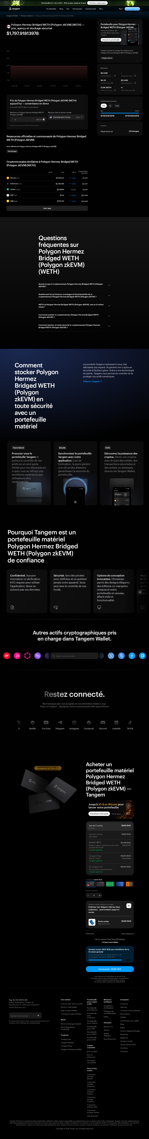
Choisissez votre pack (99, 814)
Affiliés (123, 1017)
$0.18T (85, 189)
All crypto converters (91, 1061)
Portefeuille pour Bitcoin (92, 1009)
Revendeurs (125, 1014)
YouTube (46, 728)
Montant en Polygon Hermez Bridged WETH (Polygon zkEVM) (26, 113)
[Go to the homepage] (14, 9)
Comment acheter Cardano (91, 1099)
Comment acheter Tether (93, 1111)
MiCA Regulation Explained (68, 1028)
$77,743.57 (60, 178)
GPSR (106, 1017)
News (122, 1027)
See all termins (110, 1039)
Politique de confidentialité (30, 1023)
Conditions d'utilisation (109, 1007)
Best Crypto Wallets (69, 1010)
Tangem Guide (126, 1041)
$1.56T (85, 177)
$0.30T (85, 183)
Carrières (124, 1048)
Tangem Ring (66, 1046)
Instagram (74, 728)
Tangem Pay (66, 1039)
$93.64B (84, 201)
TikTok (130, 728)
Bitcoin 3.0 (108, 1026)
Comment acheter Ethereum (91, 1084)
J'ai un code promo (127, 933)
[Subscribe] (38, 1015)
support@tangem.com (17, 1007)
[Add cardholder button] (128, 905)
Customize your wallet (129, 1020)
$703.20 (60, 201)
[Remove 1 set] (88, 895)
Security (123, 1007)
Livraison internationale (130, 1010)
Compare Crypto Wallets (71, 1014)
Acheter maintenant (97, 3)
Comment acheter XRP (92, 1106)
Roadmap (124, 1034)
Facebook (89, 728)
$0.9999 (60, 189)
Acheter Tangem (132, 9)
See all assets (92, 1116)
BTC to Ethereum (91, 1056)
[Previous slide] (9, 592)
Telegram (59, 728)
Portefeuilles (51, 9)
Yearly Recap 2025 (128, 1044)
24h (103, 106)
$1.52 (62, 195)
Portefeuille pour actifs (92, 1038)
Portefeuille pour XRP (92, 1027)
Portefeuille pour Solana (92, 1022)
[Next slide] (139, 592)
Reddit (32, 728)
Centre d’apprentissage (130, 1031)
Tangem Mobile (67, 1042)
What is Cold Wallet (69, 1007)
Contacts (124, 1051)
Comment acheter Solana (91, 1091)
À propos (124, 1003)
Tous (117, 106)
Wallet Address (107, 1034)
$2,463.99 (60, 184)
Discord (103, 728)
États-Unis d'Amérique (116, 939)
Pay (68, 9)
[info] (115, 76)
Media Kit (124, 1037)
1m (110, 106)
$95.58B (84, 195)
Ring (61, 9)
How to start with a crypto (72, 1003)
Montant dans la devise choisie (59, 112)
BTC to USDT (92, 1051)
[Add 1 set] (99, 895)
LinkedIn (116, 728)
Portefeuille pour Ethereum (92, 1015)
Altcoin (107, 1030)
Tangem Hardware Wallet (71, 1049)
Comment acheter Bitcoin (91, 1076)
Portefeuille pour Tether (92, 1033)
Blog (122, 1024)
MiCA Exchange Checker (71, 1024)
